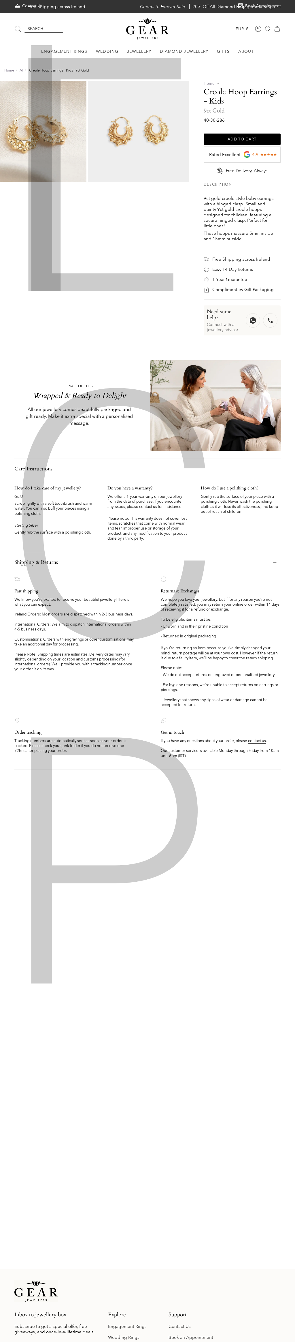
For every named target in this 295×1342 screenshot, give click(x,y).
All (22, 70)
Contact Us (180, 1326)
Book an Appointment (191, 1337)
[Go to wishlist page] (268, 29)
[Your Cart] (277, 29)
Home (9, 70)
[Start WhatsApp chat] (253, 320)
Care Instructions (33, 468)
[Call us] (270, 320)
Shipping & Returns (36, 562)
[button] (64, 51)
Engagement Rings (127, 1326)
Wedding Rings (123, 1337)
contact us (148, 506)
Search (35, 28)
